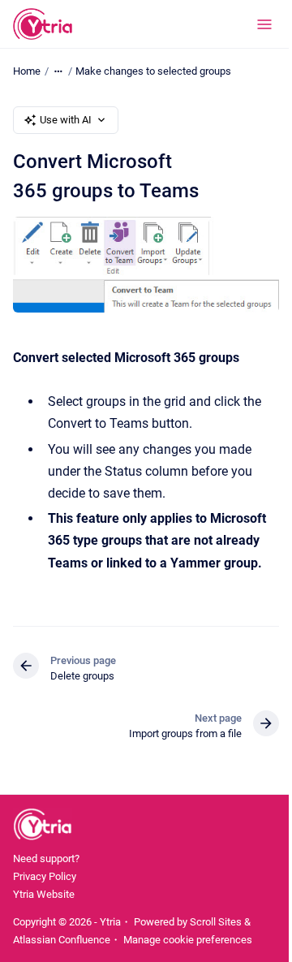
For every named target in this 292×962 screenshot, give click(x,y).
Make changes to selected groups (153, 71)
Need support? (46, 858)
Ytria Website (44, 894)
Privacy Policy (44, 876)
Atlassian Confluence (61, 940)
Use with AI (66, 120)
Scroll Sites (216, 922)
